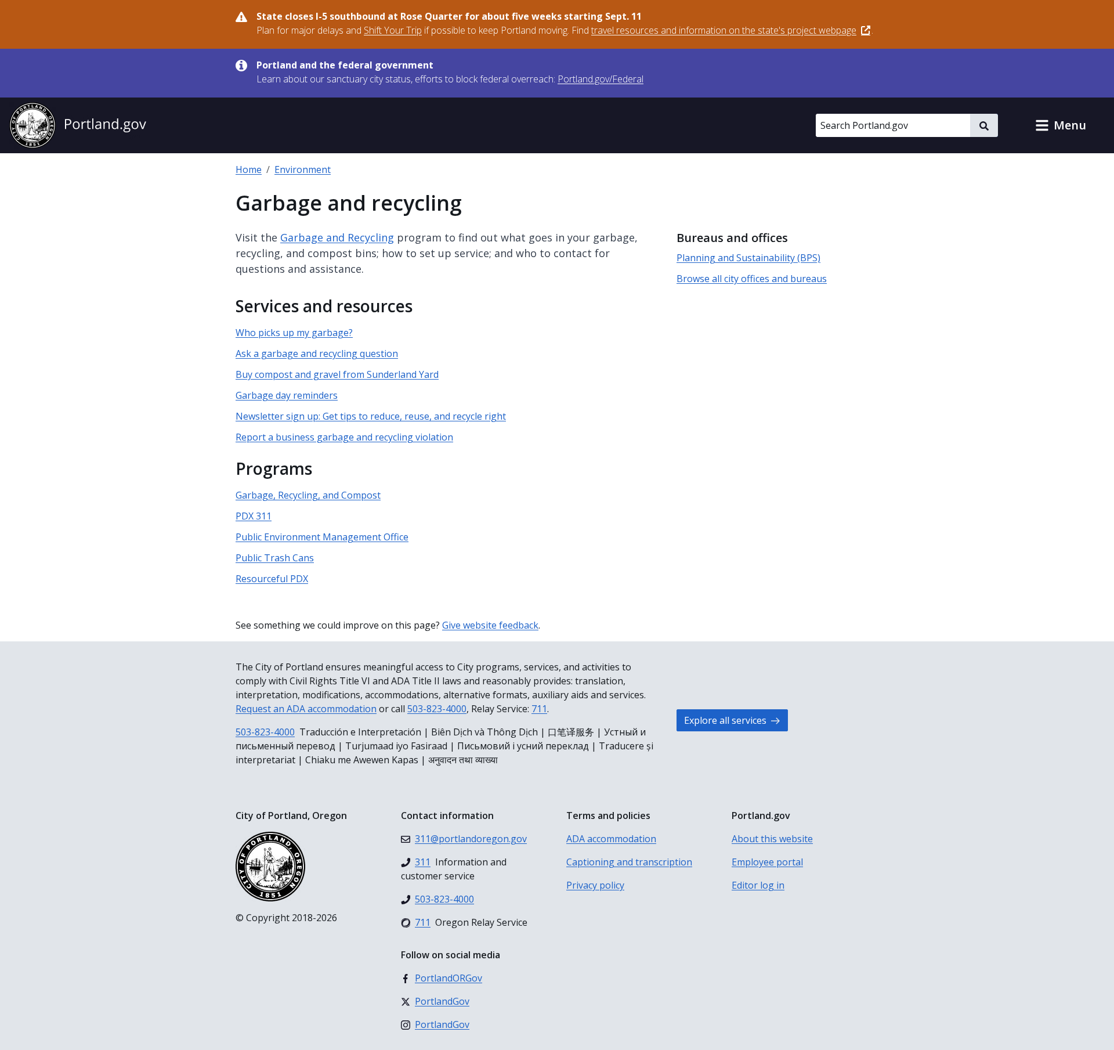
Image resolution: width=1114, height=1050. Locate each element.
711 (539, 708)
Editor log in (758, 885)
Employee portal (767, 862)
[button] (1061, 125)
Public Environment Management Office (322, 537)
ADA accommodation (611, 838)
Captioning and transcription (629, 862)
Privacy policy (595, 885)
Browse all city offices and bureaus (752, 278)
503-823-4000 (436, 708)
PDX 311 (254, 516)
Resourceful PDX (272, 578)
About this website (772, 838)
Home (249, 169)
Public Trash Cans (275, 557)
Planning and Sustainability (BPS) (748, 257)
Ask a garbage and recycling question (317, 353)
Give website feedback (490, 625)
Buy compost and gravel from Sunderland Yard (337, 374)
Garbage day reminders (287, 395)
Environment (302, 169)
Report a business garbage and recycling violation (344, 437)
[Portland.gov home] (77, 125)
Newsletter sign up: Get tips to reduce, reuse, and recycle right (371, 416)
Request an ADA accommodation (306, 708)
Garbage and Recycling (337, 237)
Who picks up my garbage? (294, 332)
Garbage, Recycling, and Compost (308, 495)
